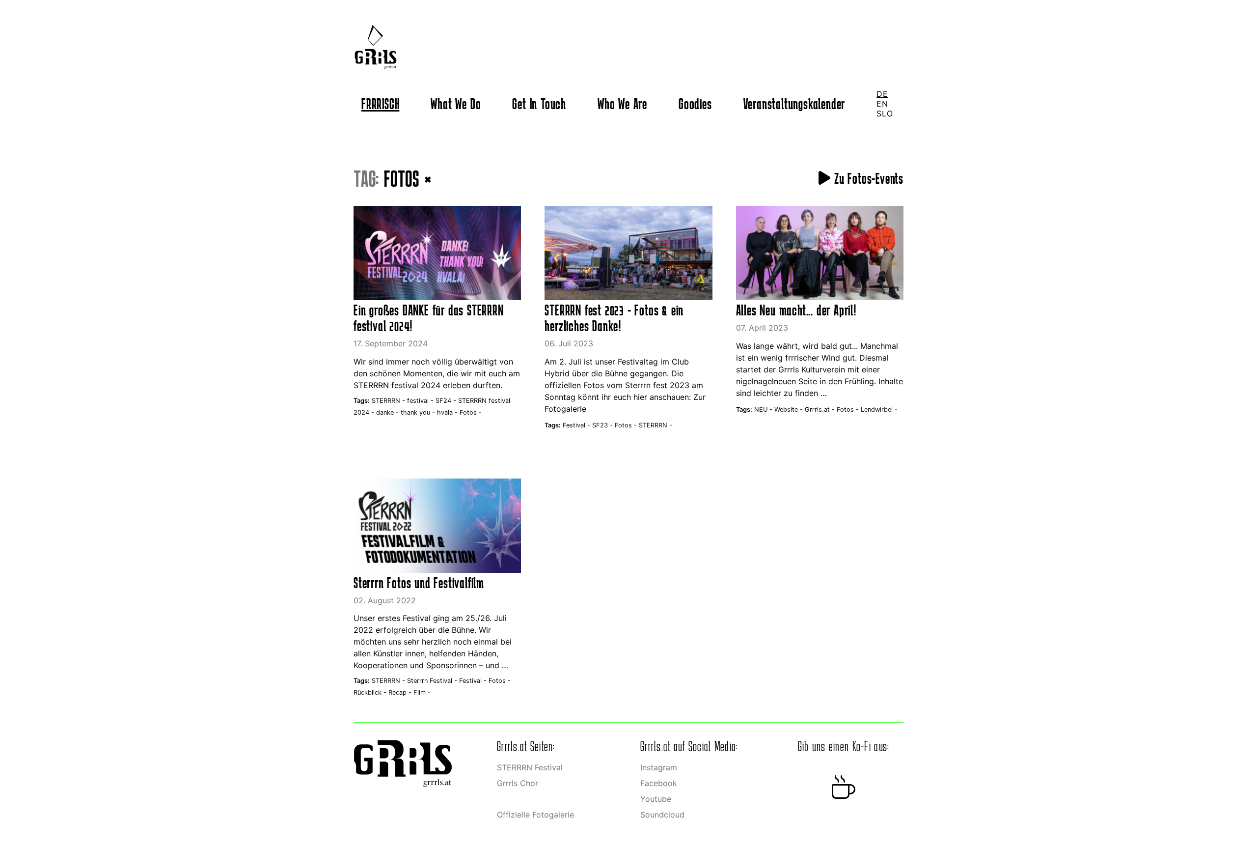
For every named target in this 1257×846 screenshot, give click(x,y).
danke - (388, 412)
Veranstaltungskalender (794, 104)
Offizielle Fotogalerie (535, 814)
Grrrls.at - (821, 409)
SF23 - (603, 425)
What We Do (456, 104)
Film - (422, 692)
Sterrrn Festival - (433, 680)
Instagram (658, 767)
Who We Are (622, 104)
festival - (421, 400)
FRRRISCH (380, 104)
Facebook (658, 783)
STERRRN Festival (530, 767)
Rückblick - (371, 692)
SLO (884, 113)
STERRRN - (389, 400)
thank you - (419, 412)
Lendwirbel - (879, 409)
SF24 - (447, 400)
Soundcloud (662, 814)
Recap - (400, 692)
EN (882, 104)
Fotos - (471, 412)
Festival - (577, 425)
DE (882, 94)
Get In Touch (539, 104)
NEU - (764, 409)
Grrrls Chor (517, 783)
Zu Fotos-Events (867, 178)
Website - (789, 409)
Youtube (655, 799)
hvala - (448, 412)
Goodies (695, 104)
